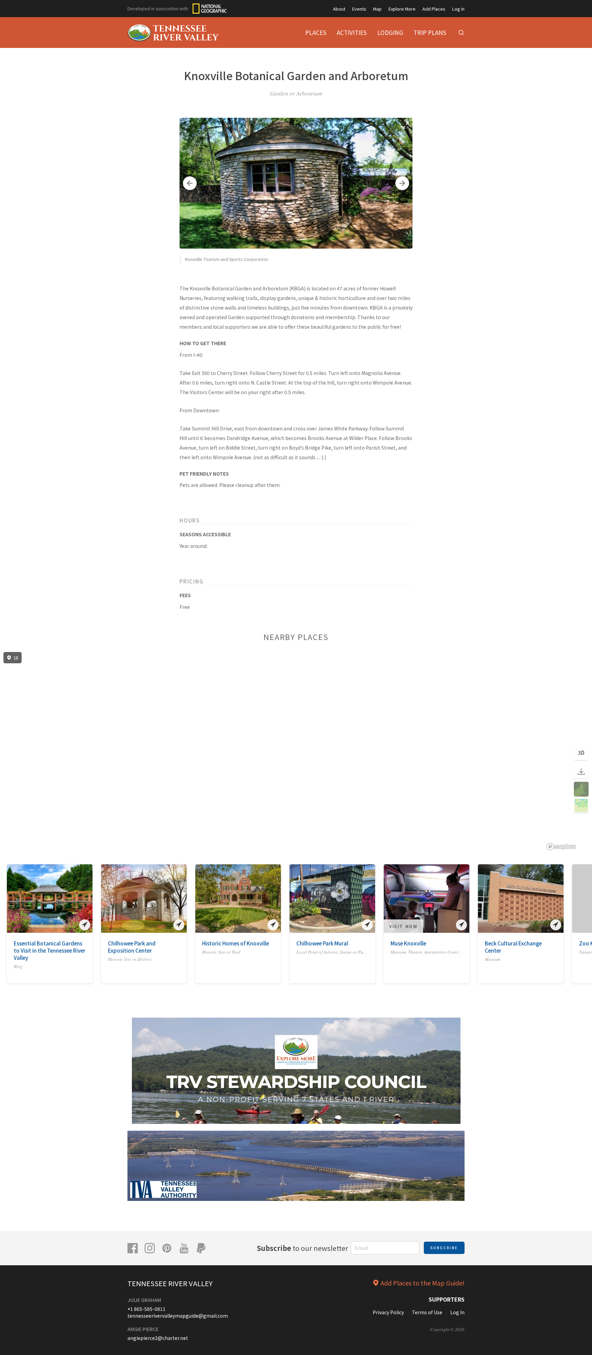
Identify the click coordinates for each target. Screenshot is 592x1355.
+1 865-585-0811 (146, 1308)
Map (377, 8)
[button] (190, 183)
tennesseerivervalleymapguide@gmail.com (177, 1315)
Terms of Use (427, 1312)
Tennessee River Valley (169, 1283)
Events (359, 8)
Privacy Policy (388, 1312)
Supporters (447, 1299)
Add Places (433, 8)
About (339, 8)
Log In (458, 8)
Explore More (402, 8)
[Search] (461, 32)
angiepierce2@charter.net (157, 1337)
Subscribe (444, 1247)
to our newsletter (302, 1248)
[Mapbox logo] (561, 847)
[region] (296, 751)
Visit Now (403, 926)
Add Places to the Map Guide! (423, 1283)
